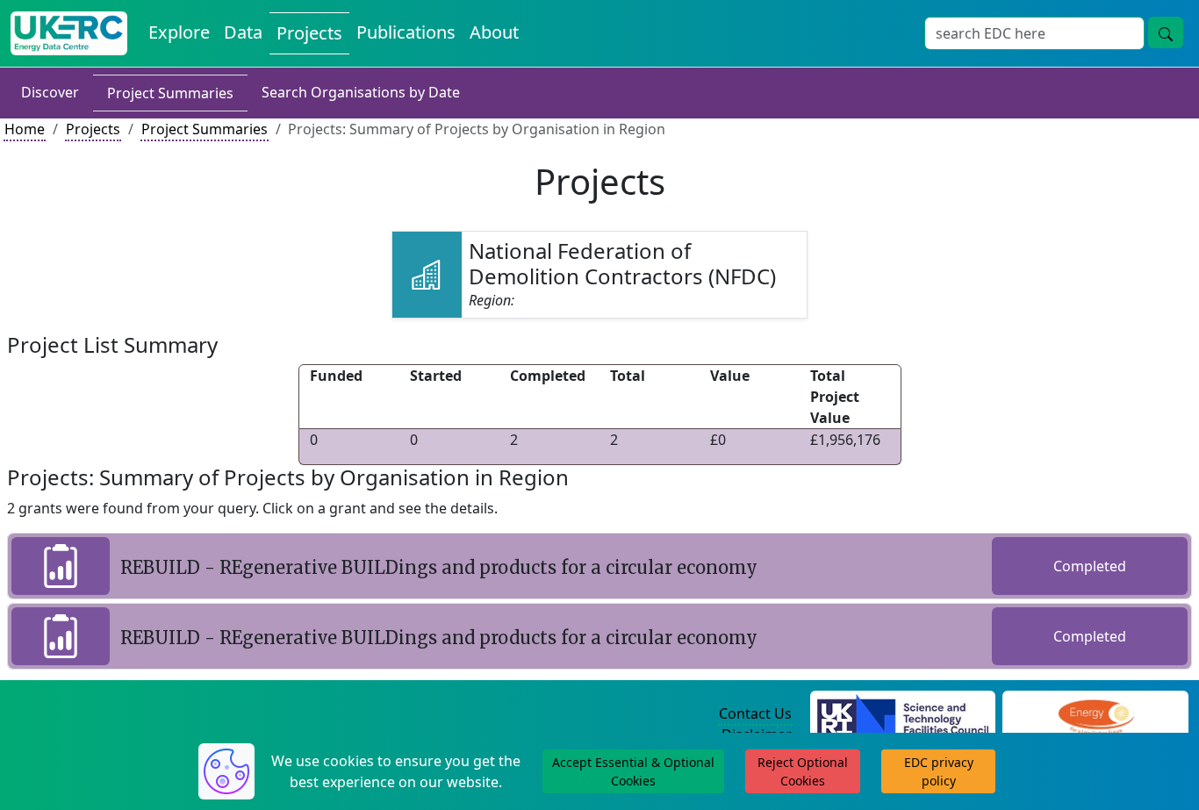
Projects (309, 33)
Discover (50, 92)
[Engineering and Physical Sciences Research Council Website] (1095, 714)
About (494, 32)
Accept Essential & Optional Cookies (633, 771)
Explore (179, 32)
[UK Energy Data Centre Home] (69, 33)
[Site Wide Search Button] (1165, 32)
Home (24, 129)
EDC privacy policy (938, 771)
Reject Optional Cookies (802, 771)
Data (243, 32)
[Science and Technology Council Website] (902, 714)
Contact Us (755, 713)
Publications (406, 32)
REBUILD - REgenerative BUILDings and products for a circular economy (438, 567)
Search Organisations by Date (361, 92)
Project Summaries (170, 93)
